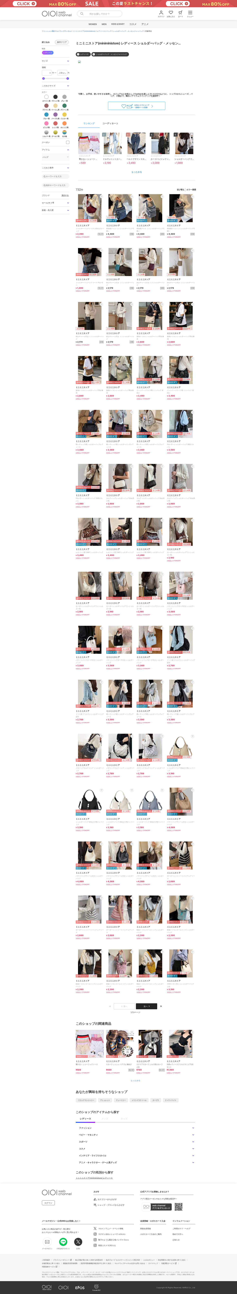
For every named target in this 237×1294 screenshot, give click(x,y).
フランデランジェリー (86, 1100)
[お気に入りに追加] (101, 1032)
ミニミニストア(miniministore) (84, 31)
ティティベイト (170, 1100)
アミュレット (105, 1100)
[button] (55, 61)
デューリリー (121, 1100)
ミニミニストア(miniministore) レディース (94, 1178)
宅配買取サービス (167, 1263)
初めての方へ (178, 1234)
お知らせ (176, 1240)
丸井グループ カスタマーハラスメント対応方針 (123, 1260)
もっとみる (136, 172)
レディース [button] (47, 52)
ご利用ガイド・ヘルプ (181, 1228)
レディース (101, 31)
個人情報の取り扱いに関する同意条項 (89, 1260)
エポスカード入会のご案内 (151, 1234)
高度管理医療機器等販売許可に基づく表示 (96, 1263)
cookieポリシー (149, 1260)
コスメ (132, 24)
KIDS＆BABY (117, 24)
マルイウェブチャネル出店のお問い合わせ (129, 1263)
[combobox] (99, 13)
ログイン (48, 1203)
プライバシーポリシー (61, 1260)
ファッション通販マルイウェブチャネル (56, 31)
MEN (104, 24)
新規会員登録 (145, 1228)
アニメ (144, 24)
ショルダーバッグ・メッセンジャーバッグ (128, 31)
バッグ (109, 31)
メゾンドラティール (139, 1100)
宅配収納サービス (48, 1267)
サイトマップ (153, 1263)
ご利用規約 (46, 1260)
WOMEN (92, 24)
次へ (146, 1006)
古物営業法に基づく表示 (51, 1263)
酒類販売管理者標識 (70, 1263)
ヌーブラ (156, 1100)
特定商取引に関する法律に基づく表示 (171, 1260)
